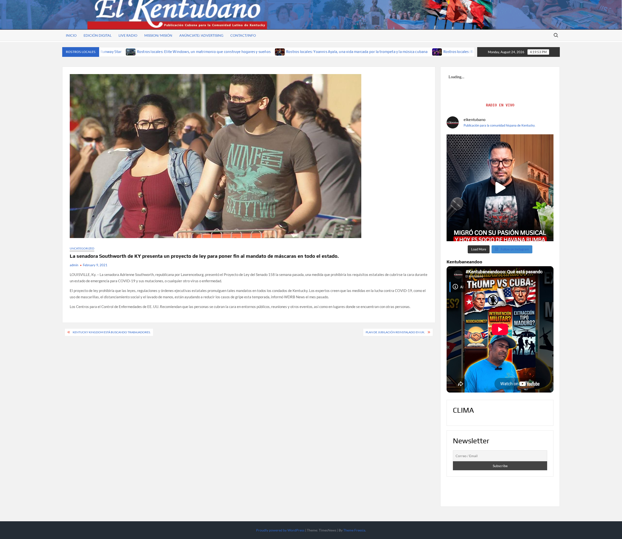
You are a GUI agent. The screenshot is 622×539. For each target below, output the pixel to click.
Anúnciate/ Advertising (201, 35)
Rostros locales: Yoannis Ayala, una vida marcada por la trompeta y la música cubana (294, 52)
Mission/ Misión (158, 35)
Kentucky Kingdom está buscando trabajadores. (112, 332)
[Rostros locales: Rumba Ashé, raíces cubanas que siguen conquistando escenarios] (375, 51)
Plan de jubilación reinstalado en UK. (395, 332)
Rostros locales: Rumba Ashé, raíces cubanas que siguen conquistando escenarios (450, 52)
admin (74, 265)
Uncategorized (82, 248)
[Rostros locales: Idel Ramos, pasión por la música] (500, 187)
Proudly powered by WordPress (280, 530)
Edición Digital (98, 35)
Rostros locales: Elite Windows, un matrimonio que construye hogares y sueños (141, 52)
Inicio (71, 35)
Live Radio (128, 35)
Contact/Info (243, 35)
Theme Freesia (354, 530)
